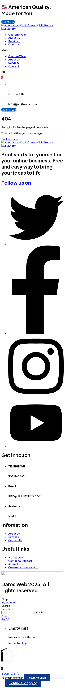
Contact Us (15, 540)
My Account (15, 557)
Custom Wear (17, 34)
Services (14, 41)
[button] (8, 22)
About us (14, 37)
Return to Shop (17, 642)
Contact (13, 44)
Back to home (10, 139)
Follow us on (16, 183)
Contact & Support (20, 560)
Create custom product (23, 567)
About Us (14, 533)
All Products (15, 564)
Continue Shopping (23, 683)
